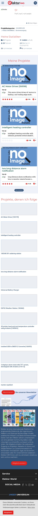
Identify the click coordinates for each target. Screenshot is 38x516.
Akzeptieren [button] (8, 512)
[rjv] (4, 93)
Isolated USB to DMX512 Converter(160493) (16, 346)
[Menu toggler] (2, 3)
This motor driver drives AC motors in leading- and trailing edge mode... (22, 93)
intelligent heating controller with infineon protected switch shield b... (21, 134)
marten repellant (7, 385)
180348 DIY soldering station (11, 253)
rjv (5, 90)
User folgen (33, 23)
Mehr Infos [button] (31, 507)
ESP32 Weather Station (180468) (12, 308)
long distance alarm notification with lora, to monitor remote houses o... (22, 178)
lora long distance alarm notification (13, 272)
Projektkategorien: (8, 28)
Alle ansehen (19, 190)
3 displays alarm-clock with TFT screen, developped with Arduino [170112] (15, 366)
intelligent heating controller (16, 127)
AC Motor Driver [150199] (14, 86)
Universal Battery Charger (10, 290)
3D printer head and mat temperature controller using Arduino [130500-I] (17, 327)
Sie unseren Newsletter (19, 392)
